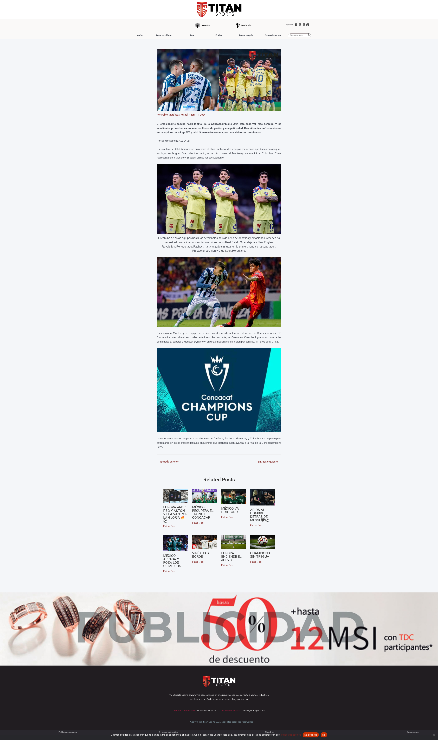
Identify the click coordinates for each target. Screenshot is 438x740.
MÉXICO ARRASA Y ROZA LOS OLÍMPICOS (172, 561)
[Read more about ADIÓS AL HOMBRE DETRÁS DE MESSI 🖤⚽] (262, 497)
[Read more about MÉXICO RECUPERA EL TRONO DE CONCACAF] (204, 496)
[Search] (309, 35)
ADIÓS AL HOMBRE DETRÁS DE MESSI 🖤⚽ (259, 515)
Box (192, 35)
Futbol (218, 35)
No (324, 734)
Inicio (140, 35)
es (173, 526)
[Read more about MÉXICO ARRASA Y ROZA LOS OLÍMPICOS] (175, 543)
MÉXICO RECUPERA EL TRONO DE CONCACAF (203, 512)
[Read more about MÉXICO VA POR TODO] (233, 496)
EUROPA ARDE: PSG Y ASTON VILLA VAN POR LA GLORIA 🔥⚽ (175, 514)
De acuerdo (310, 734)
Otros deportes (273, 35)
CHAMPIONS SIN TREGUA (260, 555)
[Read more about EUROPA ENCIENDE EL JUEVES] (233, 542)
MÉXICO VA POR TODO (230, 510)
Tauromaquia (246, 35)
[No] (433, 735)
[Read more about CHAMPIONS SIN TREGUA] (262, 542)
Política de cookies (291, 734)
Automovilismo (164, 35)
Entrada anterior (168, 461)
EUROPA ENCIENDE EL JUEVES (231, 556)
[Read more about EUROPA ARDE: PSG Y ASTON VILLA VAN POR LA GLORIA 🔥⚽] (175, 496)
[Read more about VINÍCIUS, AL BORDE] (204, 542)
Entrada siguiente (269, 461)
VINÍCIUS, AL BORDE (201, 555)
